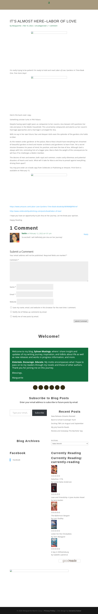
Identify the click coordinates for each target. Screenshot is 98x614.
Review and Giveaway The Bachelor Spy (67, 431)
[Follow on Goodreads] (40, 387)
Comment (14, 260)
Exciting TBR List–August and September (67, 423)
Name (13, 287)
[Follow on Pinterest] (51, 387)
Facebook (18, 453)
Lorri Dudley (58, 518)
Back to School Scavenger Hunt (63, 420)
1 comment (52, 26)
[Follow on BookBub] (46, 387)
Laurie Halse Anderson (63, 482)
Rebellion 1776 (57, 479)
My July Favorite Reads (60, 427)
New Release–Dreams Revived (63, 416)
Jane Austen (58, 500)
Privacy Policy (49, 611)
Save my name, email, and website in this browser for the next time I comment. (44, 307)
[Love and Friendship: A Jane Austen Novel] (54, 491)
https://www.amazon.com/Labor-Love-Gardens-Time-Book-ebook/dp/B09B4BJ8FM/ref (43, 206)
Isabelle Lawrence (61, 555)
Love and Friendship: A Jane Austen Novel (67, 497)
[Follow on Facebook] (35, 387)
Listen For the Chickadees (61, 534)
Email (13, 294)
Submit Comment (81, 321)
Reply (86, 234)
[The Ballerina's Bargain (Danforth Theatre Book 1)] (54, 510)
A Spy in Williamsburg (60, 552)
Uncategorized (40, 26)
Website (13, 302)
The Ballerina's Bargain (60, 515)
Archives (54, 440)
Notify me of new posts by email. (26, 316)
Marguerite (16, 26)
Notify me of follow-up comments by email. (30, 312)
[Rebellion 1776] (54, 473)
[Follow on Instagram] (62, 387)
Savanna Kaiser (75, 611)
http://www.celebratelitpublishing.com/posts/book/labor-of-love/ (35, 211)
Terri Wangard (59, 537)
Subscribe (39, 412)
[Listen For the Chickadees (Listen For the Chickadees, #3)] (54, 528)
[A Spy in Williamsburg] (54, 546)
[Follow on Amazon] (57, 387)
